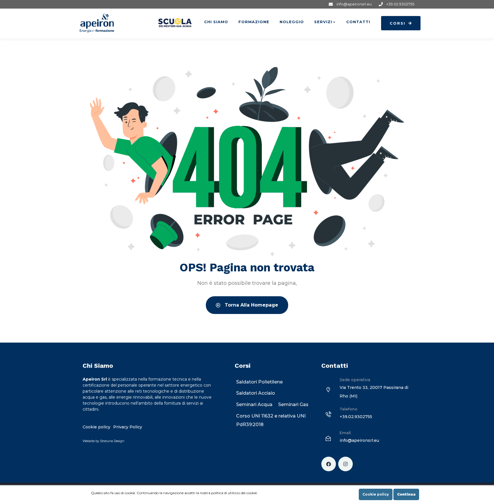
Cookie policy (375, 494)
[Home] (97, 23)
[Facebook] (328, 464)
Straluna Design (112, 441)
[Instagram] (345, 464)
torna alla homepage (250, 305)
